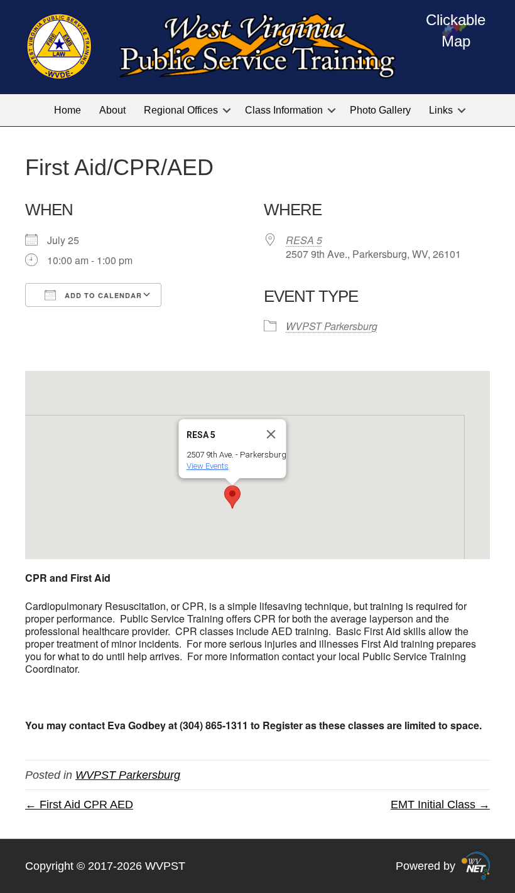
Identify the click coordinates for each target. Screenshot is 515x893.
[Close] (271, 434)
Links (441, 110)
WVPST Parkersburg (331, 326)
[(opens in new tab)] (476, 864)
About (112, 110)
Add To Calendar (102, 295)
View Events (208, 466)
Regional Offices (181, 110)
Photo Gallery (380, 110)
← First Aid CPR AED (79, 804)
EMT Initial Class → (440, 804)
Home (67, 110)
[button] (227, 110)
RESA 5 (304, 240)
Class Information (284, 110)
